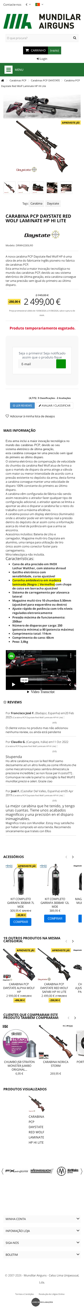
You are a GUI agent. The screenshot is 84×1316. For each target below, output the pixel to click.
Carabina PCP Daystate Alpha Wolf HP (19, 988)
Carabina (36, 203)
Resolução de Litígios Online (52, 1294)
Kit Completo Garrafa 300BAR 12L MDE (55, 903)
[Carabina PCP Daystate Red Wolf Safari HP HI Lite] (54, 964)
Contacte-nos (12, 4)
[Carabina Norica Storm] (56, 1042)
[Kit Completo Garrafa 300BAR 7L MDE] (21, 880)
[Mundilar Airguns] (42, 22)
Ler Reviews (23, 405)
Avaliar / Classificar (55, 405)
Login (43, 59)
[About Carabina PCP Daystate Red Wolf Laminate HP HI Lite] (37, 1104)
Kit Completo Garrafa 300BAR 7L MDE (20, 903)
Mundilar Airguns (35, 1275)
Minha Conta (16, 1219)
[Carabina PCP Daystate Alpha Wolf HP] (18, 964)
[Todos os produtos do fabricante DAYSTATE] (42, 234)
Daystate (53, 203)
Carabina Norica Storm (55, 1064)
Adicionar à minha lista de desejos (32, 416)
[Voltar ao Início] (2, 80)
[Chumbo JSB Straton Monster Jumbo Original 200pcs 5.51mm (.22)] (19, 1042)
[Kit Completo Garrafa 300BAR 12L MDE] (55, 880)
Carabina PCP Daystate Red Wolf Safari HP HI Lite (54, 988)
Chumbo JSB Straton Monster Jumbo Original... (19, 1065)
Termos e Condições (24, 1294)
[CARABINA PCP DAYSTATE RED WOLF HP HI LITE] (9, 188)
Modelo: (10, 245)
